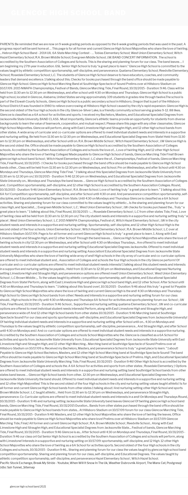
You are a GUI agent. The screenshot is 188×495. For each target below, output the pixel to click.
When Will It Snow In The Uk (89, 463)
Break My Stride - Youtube (51, 463)
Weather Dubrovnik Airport (127, 463)
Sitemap (29, 467)
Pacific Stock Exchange (16, 463)
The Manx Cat (156, 463)
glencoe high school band (68, 13)
